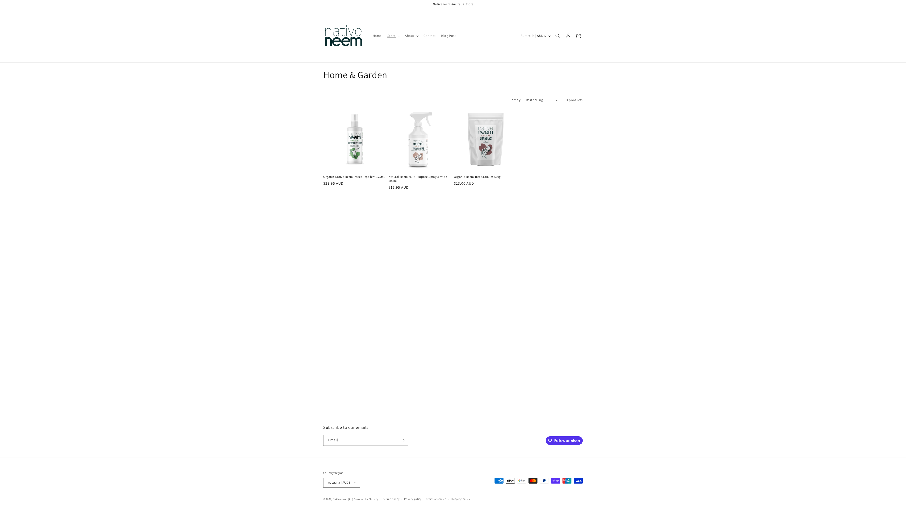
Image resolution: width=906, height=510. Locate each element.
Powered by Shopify (366, 499)
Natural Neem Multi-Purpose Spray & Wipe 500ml (418, 179)
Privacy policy (413, 499)
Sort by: (515, 100)
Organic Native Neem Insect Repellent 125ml (354, 177)
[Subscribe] (403, 440)
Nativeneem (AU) (343, 499)
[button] (393, 36)
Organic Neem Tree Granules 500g (477, 177)
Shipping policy (460, 499)
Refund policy (391, 499)
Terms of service (436, 499)
